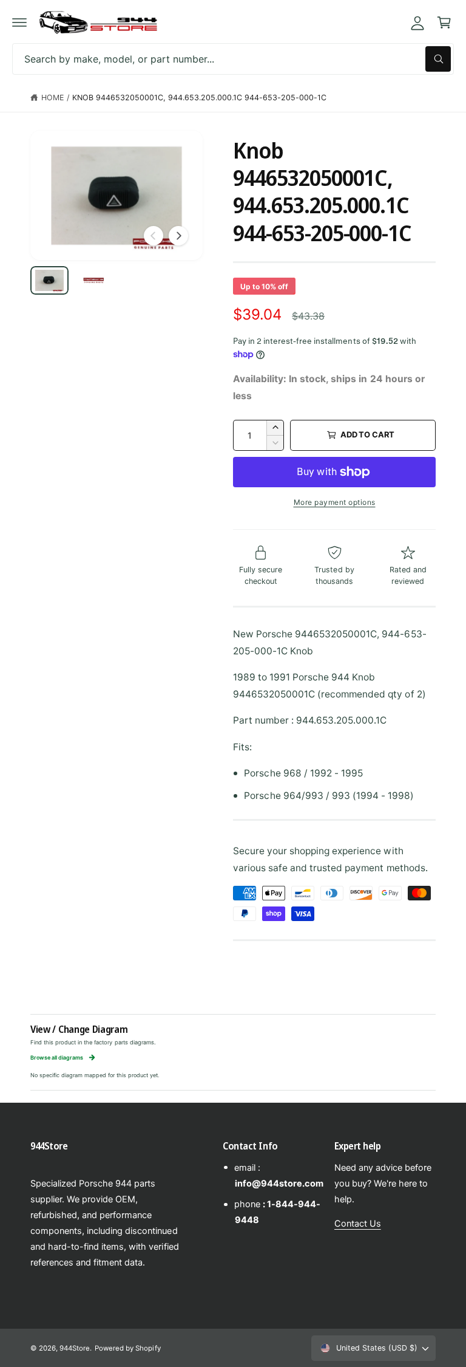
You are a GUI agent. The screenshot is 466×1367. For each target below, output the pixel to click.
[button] (19, 22)
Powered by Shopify (127, 1348)
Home (52, 97)
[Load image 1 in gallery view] (49, 280)
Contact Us (357, 1223)
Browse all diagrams (56, 1057)
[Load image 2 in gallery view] (94, 280)
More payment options (335, 502)
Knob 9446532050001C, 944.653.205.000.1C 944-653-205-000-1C (199, 97)
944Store (74, 1348)
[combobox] (233, 59)
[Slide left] (153, 235)
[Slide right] (178, 235)
